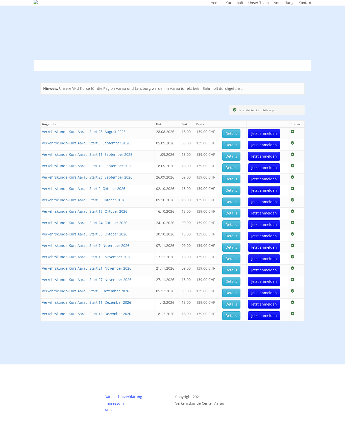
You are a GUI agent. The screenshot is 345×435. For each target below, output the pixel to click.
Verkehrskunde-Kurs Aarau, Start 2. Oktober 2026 (83, 188)
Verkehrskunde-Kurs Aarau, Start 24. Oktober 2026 (84, 222)
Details (231, 133)
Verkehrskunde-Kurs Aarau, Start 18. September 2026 (87, 165)
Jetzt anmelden (264, 133)
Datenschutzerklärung (123, 396)
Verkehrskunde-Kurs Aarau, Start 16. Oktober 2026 (84, 211)
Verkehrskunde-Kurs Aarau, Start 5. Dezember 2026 (85, 291)
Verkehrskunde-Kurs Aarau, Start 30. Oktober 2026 (84, 234)
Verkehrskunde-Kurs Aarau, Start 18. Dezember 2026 (86, 313)
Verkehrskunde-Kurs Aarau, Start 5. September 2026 (86, 143)
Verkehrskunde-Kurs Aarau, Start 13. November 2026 (86, 256)
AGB (108, 409)
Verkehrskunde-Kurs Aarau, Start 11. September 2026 (87, 154)
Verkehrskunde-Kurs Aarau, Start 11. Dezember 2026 (86, 302)
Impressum (114, 403)
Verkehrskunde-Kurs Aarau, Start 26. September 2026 (87, 177)
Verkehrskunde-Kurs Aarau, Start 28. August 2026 (84, 131)
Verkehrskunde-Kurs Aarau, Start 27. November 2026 (86, 279)
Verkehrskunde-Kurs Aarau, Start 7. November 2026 (85, 245)
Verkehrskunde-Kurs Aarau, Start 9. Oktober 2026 (83, 200)
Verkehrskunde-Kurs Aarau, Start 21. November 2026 (86, 268)
